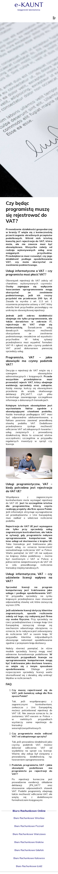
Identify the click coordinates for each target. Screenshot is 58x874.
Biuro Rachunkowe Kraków (29, 842)
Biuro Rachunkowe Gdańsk (29, 850)
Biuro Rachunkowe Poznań (29, 826)
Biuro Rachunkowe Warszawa (29, 834)
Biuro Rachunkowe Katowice (29, 858)
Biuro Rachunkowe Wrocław (29, 818)
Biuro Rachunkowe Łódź (29, 866)
